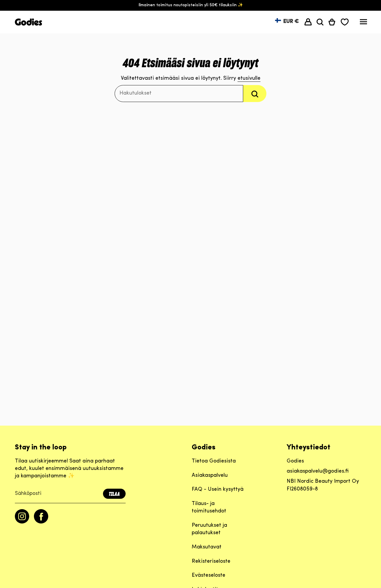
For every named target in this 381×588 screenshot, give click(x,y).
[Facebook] (41, 522)
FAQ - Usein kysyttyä (217, 489)
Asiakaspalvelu (210, 475)
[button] (320, 22)
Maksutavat (206, 547)
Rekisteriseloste (211, 561)
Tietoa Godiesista (214, 461)
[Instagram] (22, 522)
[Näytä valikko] (363, 23)
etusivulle (249, 78)
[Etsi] (254, 93)
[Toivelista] (345, 22)
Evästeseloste (208, 575)
